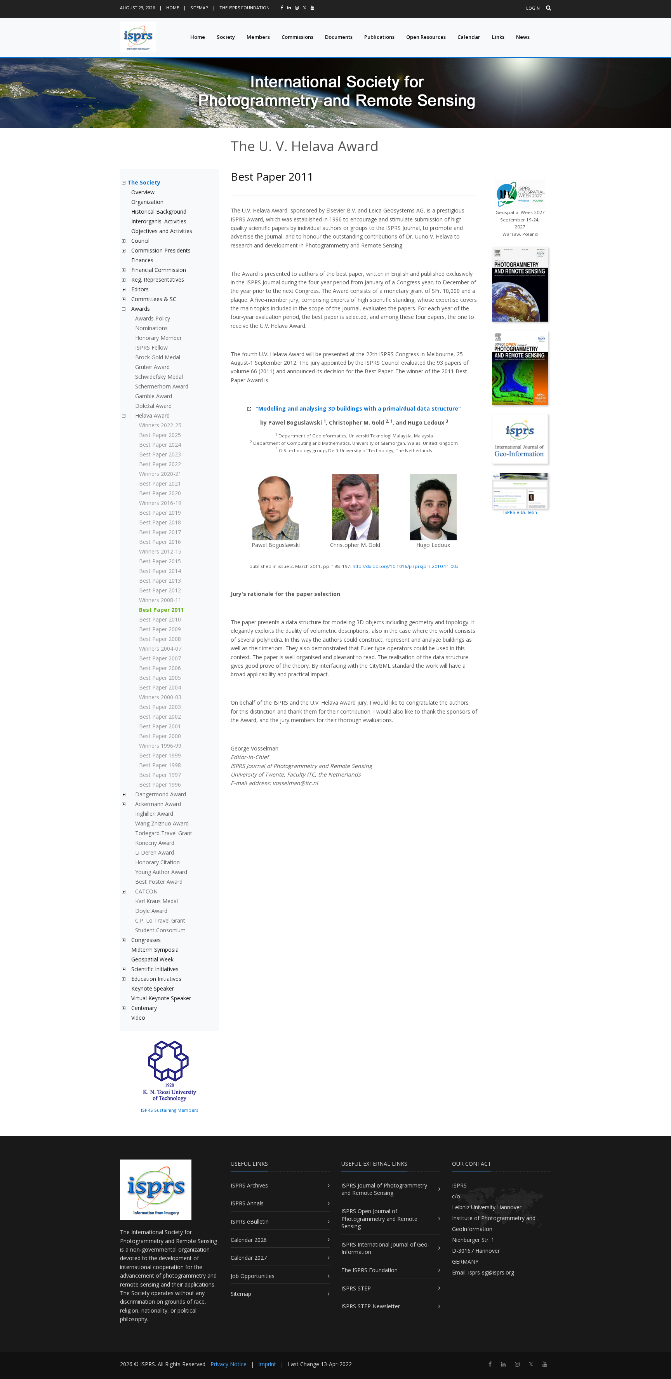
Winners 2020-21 (160, 473)
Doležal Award (153, 405)
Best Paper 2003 (160, 706)
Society (226, 36)
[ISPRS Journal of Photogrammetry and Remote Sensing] (520, 283)
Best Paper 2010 (160, 619)
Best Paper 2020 (160, 493)
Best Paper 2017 (160, 532)
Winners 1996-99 (160, 745)
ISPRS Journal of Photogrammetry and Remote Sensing (384, 1189)
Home (172, 7)
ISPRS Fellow (151, 347)
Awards (140, 308)
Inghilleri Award (154, 813)
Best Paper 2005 (160, 677)
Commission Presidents (161, 250)
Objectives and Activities (161, 231)
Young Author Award (161, 872)
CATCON (146, 891)
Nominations (151, 328)
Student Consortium (160, 930)
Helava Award (152, 415)
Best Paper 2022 (160, 464)
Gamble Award (153, 396)
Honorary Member (158, 337)
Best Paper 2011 (161, 609)
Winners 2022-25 (160, 425)
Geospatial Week (152, 959)
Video (138, 1017)
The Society (143, 182)
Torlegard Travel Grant (163, 833)
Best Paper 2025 (160, 435)
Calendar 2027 (249, 1257)
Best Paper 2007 (160, 658)
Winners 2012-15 (160, 551)
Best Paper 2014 (160, 571)
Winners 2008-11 (160, 600)
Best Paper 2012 (160, 590)
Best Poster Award (159, 881)
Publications (379, 36)
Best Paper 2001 (160, 726)
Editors (140, 289)
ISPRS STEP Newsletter (370, 1306)
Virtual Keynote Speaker (161, 998)
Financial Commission (158, 269)
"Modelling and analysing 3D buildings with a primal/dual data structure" (358, 408)
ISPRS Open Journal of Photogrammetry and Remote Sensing (379, 1218)
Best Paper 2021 (160, 483)
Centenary (144, 1008)
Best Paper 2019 (160, 512)
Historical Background (158, 211)
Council (140, 240)
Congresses (146, 940)
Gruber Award (152, 367)
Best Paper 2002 (160, 716)
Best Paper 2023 (160, 454)
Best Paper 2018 (160, 522)
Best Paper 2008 (160, 638)
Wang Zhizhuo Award (162, 823)
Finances (142, 260)
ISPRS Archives (249, 1185)
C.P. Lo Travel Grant (160, 920)
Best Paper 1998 (160, 765)
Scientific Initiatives (155, 969)
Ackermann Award (158, 804)
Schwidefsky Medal (159, 376)
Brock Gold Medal (157, 357)
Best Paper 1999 (160, 755)
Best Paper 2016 (160, 541)
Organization (147, 201)
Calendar (468, 36)
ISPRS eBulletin (250, 1221)
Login (533, 8)
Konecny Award (154, 842)
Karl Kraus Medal (156, 901)
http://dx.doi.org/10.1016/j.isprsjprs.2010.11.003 (406, 566)
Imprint (267, 1364)
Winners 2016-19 (160, 503)
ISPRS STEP (356, 1288)
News (523, 36)
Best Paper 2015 (160, 561)
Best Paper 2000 (160, 736)
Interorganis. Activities (158, 221)
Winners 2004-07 (160, 648)
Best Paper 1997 (160, 774)
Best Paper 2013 (160, 580)
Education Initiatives (156, 978)
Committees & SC (153, 299)
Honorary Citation (157, 862)
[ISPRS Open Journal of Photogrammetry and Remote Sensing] (520, 367)
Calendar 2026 (249, 1239)
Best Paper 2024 (160, 444)
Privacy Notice (228, 1364)
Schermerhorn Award (161, 386)
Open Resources (426, 36)
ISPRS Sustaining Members (169, 1110)
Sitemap (199, 7)
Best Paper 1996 (160, 784)
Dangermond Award (160, 794)
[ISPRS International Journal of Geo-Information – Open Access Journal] (520, 438)
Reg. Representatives (157, 279)
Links (498, 36)
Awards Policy (152, 318)
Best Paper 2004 (160, 687)
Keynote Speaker (152, 988)
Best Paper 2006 (160, 668)
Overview (143, 192)
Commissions (297, 36)
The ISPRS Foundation (244, 7)
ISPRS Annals (247, 1203)
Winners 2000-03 (160, 697)
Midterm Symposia (155, 949)
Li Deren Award (154, 852)
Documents (339, 36)
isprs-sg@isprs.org (491, 1272)
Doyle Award (151, 910)
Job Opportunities (253, 1276)
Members (258, 36)
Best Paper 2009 (160, 629)
